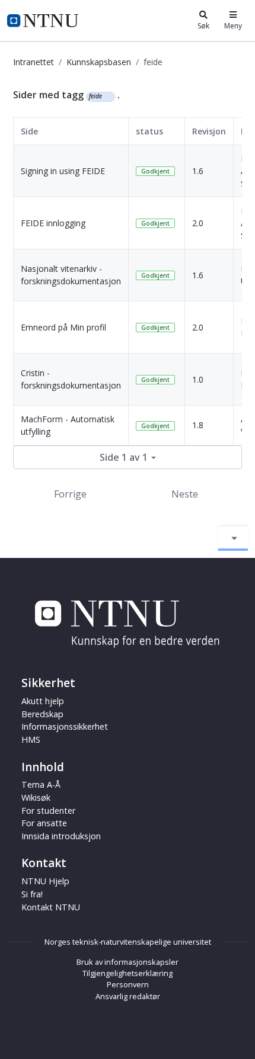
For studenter (48, 810)
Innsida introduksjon (61, 836)
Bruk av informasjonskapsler (127, 962)
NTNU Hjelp (45, 881)
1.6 (197, 170)
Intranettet (33, 62)
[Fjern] (107, 96)
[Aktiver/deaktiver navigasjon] (233, 538)
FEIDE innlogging (53, 223)
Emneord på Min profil (63, 327)
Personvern (128, 984)
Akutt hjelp (42, 701)
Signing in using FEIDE (63, 170)
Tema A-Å (40, 784)
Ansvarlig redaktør (127, 996)
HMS (30, 739)
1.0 (197, 379)
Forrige (70, 493)
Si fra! (32, 894)
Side (29, 131)
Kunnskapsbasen (98, 62)
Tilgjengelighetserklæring (127, 973)
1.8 (197, 425)
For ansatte (44, 823)
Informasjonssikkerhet (64, 726)
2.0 (197, 223)
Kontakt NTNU (50, 907)
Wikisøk (35, 797)
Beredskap (42, 714)
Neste (184, 493)
